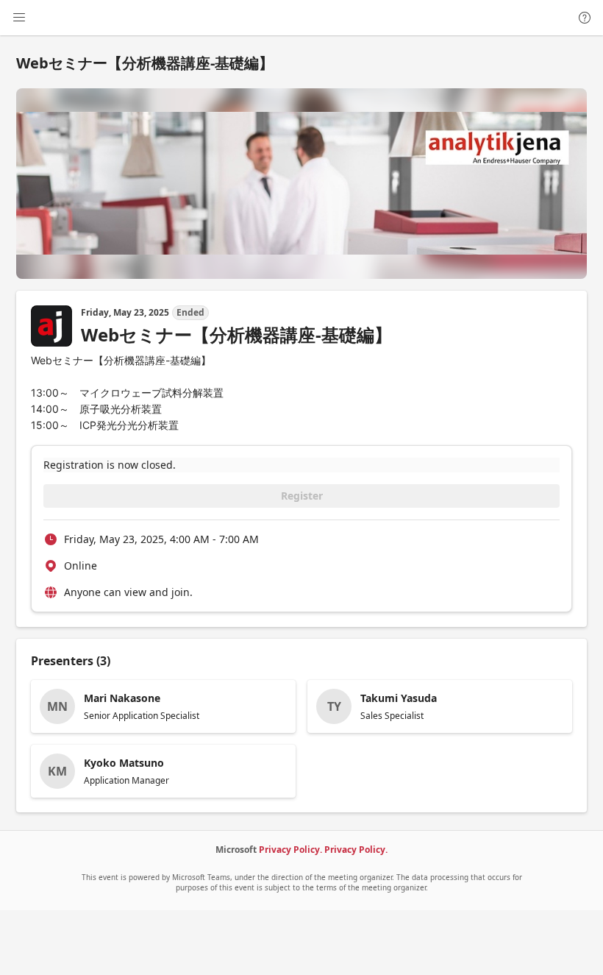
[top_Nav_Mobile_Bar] (19, 17)
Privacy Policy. (290, 849)
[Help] (585, 18)
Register (302, 496)
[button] (163, 706)
